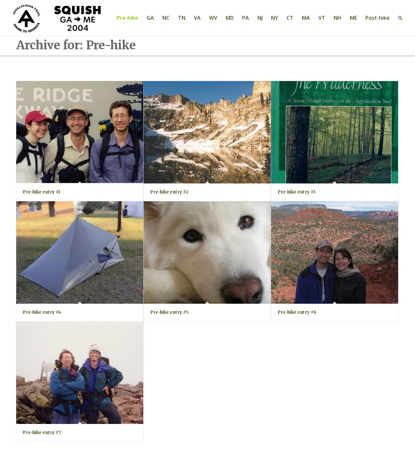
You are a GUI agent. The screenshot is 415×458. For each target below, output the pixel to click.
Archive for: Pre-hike (76, 45)
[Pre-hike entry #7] (79, 373)
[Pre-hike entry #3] (334, 132)
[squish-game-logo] (57, 18)
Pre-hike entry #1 (41, 192)
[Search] (400, 18)
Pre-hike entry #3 (296, 192)
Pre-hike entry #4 (42, 312)
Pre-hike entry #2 (169, 192)
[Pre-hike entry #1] (79, 132)
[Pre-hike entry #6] (334, 252)
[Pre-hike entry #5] (207, 252)
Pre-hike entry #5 (169, 312)
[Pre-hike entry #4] (79, 252)
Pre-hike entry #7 (42, 432)
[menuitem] (127, 18)
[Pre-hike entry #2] (207, 132)
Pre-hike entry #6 (297, 312)
